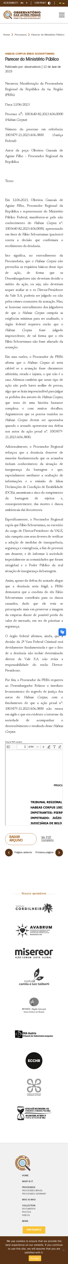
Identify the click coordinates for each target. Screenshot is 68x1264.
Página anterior (23, 852)
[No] (63, 1250)
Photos (26, 1212)
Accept (35, 1258)
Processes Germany (34, 1194)
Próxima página (44, 852)
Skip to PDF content (13, 742)
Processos (21, 35)
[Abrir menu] (62, 15)
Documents (28, 1209)
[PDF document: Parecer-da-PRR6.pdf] (34, 784)
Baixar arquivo (16, 839)
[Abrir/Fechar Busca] (49, 3)
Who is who (29, 1200)
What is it (27, 1182)
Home (6, 35)
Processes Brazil (32, 1191)
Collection (28, 1206)
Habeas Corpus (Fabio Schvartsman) (30, 54)
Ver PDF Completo (47, 839)
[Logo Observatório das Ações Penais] (34, 1163)
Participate (34, 1230)
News (25, 1221)
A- (27, 3)
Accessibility (10, 3)
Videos (26, 1215)
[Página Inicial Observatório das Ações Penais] (22, 14)
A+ (22, 3)
